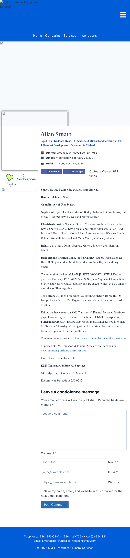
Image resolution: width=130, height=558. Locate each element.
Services (70, 36)
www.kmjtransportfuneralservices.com (64, 350)
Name (113, 462)
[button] (51, 171)
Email (113, 472)
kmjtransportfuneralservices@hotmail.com (100, 338)
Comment (49, 453)
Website (113, 482)
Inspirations (88, 36)
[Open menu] (125, 14)
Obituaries (53, 36)
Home (37, 36)
